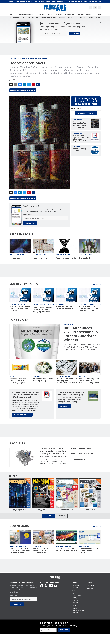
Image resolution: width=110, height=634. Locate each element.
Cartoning (60, 304)
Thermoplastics (85, 258)
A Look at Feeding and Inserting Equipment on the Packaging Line (88, 308)
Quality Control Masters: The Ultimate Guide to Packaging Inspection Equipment (42, 310)
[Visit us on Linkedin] (51, 585)
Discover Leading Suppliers (79, 150)
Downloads (37, 546)
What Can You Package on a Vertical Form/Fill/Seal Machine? (19, 308)
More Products (80, 460)
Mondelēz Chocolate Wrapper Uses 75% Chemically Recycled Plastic (17, 381)
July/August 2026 (19, 510)
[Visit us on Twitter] (46, 585)
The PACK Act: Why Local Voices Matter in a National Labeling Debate (89, 381)
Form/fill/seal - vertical (18, 304)
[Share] (20, 84)
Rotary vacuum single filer (66, 258)
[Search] (95, 7)
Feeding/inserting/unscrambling (90, 304)
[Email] (15, 84)
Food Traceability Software (82, 453)
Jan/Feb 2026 (90, 510)
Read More (64, 406)
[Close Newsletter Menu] (100, 23)
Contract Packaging (63, 546)
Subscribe (49, 516)
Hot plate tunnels (40, 258)
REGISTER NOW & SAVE (22, 415)
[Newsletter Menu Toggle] (90, 7)
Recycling (36, 376)
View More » (96, 284)
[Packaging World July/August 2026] (20, 493)
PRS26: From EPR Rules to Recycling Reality (43, 380)
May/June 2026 (43, 510)
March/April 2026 (66, 510)
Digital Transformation (18, 546)
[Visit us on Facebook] (41, 585)
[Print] (11, 84)
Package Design (69, 324)
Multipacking (84, 546)
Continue (64, 630)
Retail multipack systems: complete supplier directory (89, 550)
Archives (61, 516)
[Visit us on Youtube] (55, 585)
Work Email (27, 214)
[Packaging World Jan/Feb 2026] (90, 493)
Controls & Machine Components (34, 59)
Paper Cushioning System (81, 449)
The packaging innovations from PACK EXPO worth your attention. (79, 124)
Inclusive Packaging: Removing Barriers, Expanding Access (41, 550)
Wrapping (12, 376)
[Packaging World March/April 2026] (67, 493)
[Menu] (99, 7)
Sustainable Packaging (64, 376)
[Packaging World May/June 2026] (43, 493)
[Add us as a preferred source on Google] (38, 84)
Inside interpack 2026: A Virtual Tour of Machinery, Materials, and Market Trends (19, 550)
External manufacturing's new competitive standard (66, 549)
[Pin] (33, 84)
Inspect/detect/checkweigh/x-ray (43, 304)
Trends (12, 59)
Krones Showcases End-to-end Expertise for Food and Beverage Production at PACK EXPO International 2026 (53, 451)
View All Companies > (86, 113)
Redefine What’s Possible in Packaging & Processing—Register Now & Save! (81, 138)
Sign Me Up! (74, 33)
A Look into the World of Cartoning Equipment (66, 307)
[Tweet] (29, 84)
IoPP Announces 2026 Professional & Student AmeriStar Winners (81, 334)
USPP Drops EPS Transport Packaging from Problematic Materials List (66, 381)
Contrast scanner (16, 258)
